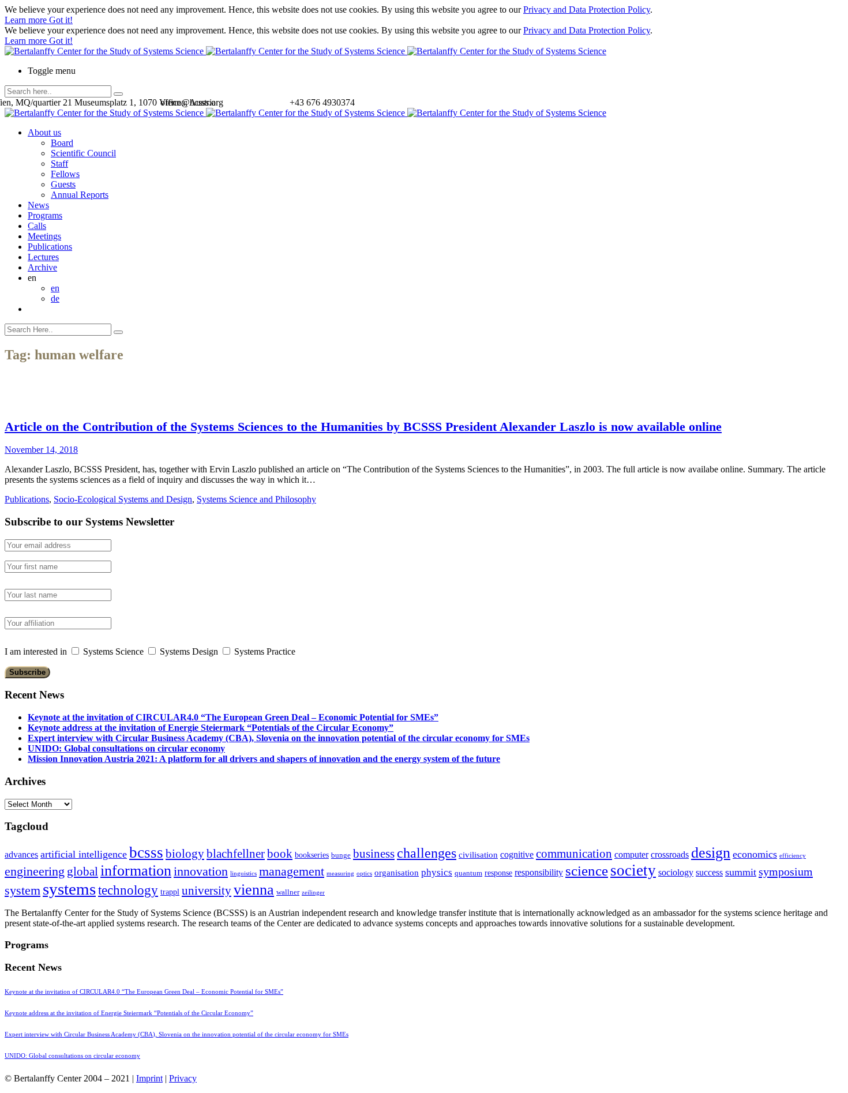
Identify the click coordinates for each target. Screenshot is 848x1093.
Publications (50, 246)
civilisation (478, 854)
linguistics (243, 873)
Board (62, 143)
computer (631, 854)
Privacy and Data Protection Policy (586, 9)
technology (128, 890)
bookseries (312, 855)
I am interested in (36, 651)
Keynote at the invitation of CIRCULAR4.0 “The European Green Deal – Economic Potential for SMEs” (233, 717)
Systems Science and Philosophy (256, 499)
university (206, 890)
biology (185, 854)
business (374, 853)
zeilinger (313, 892)
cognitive (517, 854)
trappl (169, 892)
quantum (468, 873)
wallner (287, 892)
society (633, 870)
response (498, 873)
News (38, 205)
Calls (37, 226)
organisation (396, 872)
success (709, 872)
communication (574, 853)
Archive (42, 267)
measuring (340, 873)
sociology (675, 872)
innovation (201, 871)
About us (44, 132)
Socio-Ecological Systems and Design (123, 499)
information (135, 870)
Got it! (61, 20)
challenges (426, 853)
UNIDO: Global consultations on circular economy (126, 748)
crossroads (670, 854)
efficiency (792, 855)
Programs (45, 215)
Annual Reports (79, 195)
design (710, 852)
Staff (59, 163)
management (291, 871)
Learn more (27, 20)
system (22, 890)
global (82, 871)
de (55, 298)
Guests (63, 184)
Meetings (44, 236)
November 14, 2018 (41, 450)
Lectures (43, 257)
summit (740, 872)
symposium (786, 871)
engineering (35, 871)
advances (21, 854)
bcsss (146, 852)
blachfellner (236, 854)
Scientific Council (83, 153)
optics (364, 873)
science (586, 870)
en (55, 288)
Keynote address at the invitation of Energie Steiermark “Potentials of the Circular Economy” (210, 728)
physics (436, 872)
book (279, 854)
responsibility (539, 872)
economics (755, 854)
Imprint (149, 1078)
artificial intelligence (83, 854)
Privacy (183, 1078)
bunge (341, 855)
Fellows (65, 174)
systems (69, 889)
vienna (254, 889)
